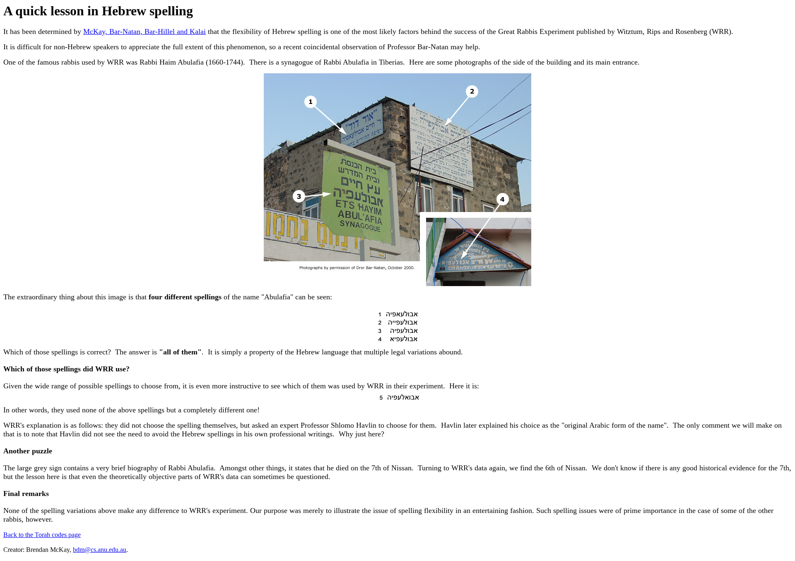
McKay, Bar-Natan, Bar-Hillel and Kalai (144, 31)
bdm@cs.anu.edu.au (99, 549)
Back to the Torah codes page (42, 534)
